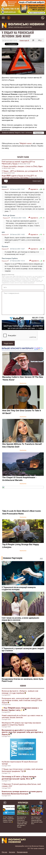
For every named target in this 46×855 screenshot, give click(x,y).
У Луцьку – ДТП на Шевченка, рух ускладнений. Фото (22, 171)
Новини (23, 685)
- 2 (43, 189)
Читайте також (23, 157)
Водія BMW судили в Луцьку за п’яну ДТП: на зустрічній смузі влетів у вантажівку (19, 176)
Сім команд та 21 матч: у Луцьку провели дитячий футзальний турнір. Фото (37, 820)
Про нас (4, 852)
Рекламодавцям (22, 852)
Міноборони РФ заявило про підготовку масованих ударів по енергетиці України (21, 723)
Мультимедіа (23, 802)
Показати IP (5, 189)
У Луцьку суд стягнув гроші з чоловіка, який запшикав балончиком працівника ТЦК (22, 770)
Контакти (12, 852)
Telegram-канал (25, 143)
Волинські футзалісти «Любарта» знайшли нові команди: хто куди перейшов (20, 692)
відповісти (34, 189)
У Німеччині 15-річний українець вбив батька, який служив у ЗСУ (21, 785)
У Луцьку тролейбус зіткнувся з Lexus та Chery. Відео (22, 166)
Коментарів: (24, 40)
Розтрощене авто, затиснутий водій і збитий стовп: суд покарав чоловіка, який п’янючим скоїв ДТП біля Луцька (22, 700)
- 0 (43, 249)
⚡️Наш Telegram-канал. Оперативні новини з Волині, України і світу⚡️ (8, 819)
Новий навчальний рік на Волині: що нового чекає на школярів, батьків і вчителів (22, 716)
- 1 (43, 218)
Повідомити (38, 133)
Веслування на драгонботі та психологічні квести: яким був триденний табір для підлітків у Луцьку (22, 822)
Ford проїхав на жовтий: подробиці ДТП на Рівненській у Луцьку (18, 162)
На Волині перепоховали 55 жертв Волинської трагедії (20, 762)
